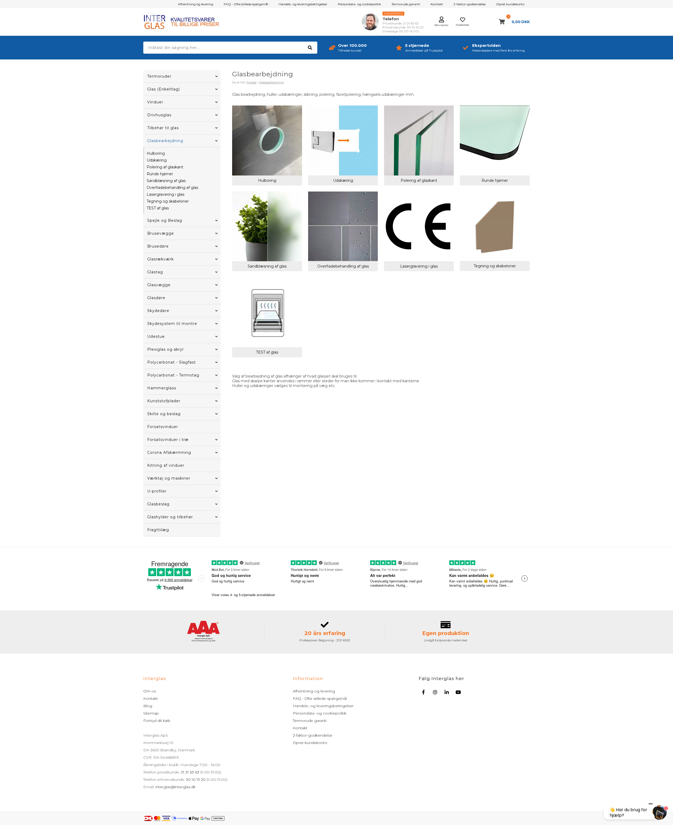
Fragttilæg (158, 529)
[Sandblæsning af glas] (267, 226)
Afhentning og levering (195, 4)
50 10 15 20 (196, 779)
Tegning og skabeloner (168, 201)
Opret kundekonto (510, 4)
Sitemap (151, 713)
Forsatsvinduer (162, 426)
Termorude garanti (405, 4)
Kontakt (437, 4)
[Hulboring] (267, 140)
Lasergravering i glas (165, 194)
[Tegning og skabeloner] (495, 226)
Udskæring (157, 160)
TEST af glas (158, 208)
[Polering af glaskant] (419, 140)
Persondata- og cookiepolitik (359, 4)
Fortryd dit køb (156, 720)
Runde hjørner (160, 174)
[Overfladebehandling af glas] (343, 226)
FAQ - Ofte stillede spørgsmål (246, 4)
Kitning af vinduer (165, 465)
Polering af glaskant (165, 167)
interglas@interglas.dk (175, 786)
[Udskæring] (343, 140)
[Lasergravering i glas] (419, 226)
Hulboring (156, 153)
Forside (251, 82)
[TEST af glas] (267, 312)
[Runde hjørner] (495, 140)
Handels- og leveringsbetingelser (303, 4)
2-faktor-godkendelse (469, 4)
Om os (149, 691)
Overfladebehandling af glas (172, 187)
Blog (147, 705)
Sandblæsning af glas (166, 180)
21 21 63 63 (190, 772)
